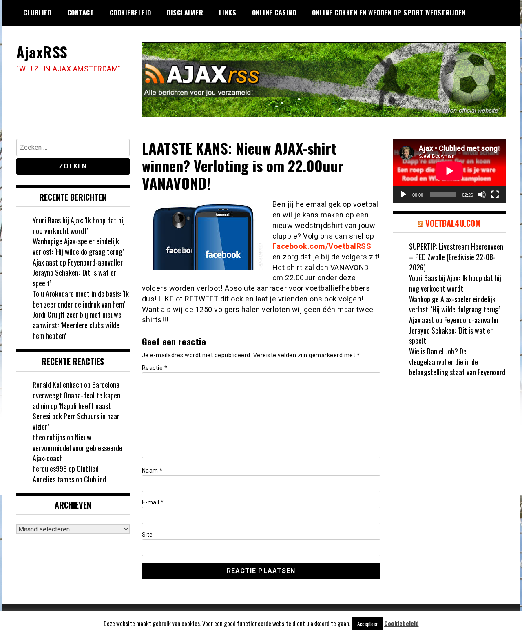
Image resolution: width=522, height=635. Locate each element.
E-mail (153, 502)
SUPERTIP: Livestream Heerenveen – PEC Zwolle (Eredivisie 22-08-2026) (456, 256)
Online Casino (274, 13)
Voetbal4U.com (453, 223)
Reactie (155, 368)
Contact (80, 13)
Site (147, 534)
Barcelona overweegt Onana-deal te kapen (76, 389)
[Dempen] (482, 194)
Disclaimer (185, 13)
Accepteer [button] (367, 624)
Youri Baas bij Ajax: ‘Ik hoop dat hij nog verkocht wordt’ (79, 225)
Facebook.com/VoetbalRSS (322, 246)
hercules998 (50, 468)
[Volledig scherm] (495, 194)
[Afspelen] (403, 194)
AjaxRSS (42, 51)
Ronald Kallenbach (57, 384)
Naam (152, 470)
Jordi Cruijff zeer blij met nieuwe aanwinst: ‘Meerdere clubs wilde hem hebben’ (77, 325)
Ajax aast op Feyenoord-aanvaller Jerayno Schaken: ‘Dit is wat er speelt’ (78, 272)
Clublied (37, 13)
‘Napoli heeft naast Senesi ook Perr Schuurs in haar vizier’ (76, 416)
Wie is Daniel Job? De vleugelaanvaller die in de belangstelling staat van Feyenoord (457, 361)
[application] (449, 171)
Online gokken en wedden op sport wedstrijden (389, 13)
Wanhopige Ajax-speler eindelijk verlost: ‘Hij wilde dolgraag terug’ (78, 246)
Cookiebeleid (130, 13)
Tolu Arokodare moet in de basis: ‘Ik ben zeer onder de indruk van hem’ (81, 299)
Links (228, 13)
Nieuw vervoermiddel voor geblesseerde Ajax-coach (77, 447)
